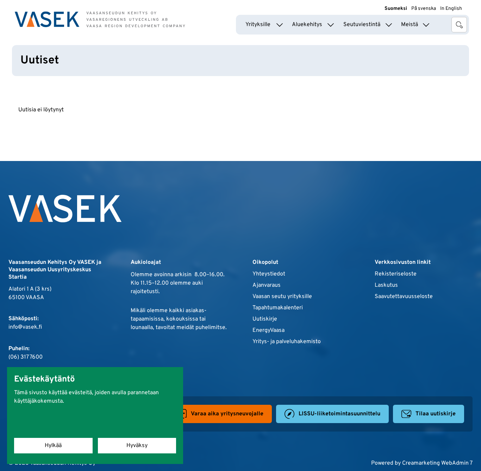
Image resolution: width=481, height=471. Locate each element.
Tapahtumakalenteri (277, 307)
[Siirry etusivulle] (100, 19)
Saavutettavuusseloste (404, 296)
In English (451, 9)
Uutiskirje (264, 319)
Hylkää (53, 445)
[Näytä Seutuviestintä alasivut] (388, 25)
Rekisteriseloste (396, 274)
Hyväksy (137, 445)
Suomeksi (396, 9)
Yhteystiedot (268, 274)
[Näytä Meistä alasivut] (426, 25)
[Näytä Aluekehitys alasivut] (330, 25)
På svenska (423, 9)
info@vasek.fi (25, 327)
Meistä (409, 24)
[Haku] (459, 24)
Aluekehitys (307, 24)
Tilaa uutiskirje (436, 413)
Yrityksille (257, 24)
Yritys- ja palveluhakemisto (286, 341)
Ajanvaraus (266, 285)
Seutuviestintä (361, 24)
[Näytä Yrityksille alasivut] (279, 25)
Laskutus (386, 285)
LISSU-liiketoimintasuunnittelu (339, 413)
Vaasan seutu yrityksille (282, 296)
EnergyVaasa (268, 330)
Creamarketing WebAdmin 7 (437, 463)
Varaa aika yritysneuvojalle (227, 413)
